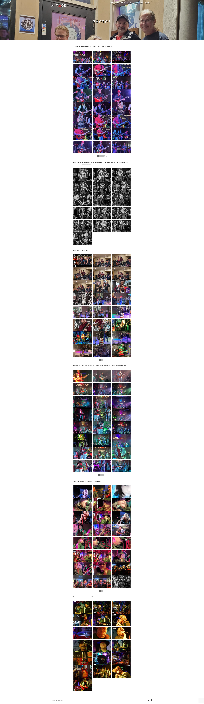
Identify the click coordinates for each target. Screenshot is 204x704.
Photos (123, 3)
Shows (117, 3)
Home (111, 3)
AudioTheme (60, 700)
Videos (129, 3)
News (141, 3)
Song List (135, 3)
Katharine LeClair (86, 164)
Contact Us (148, 3)
